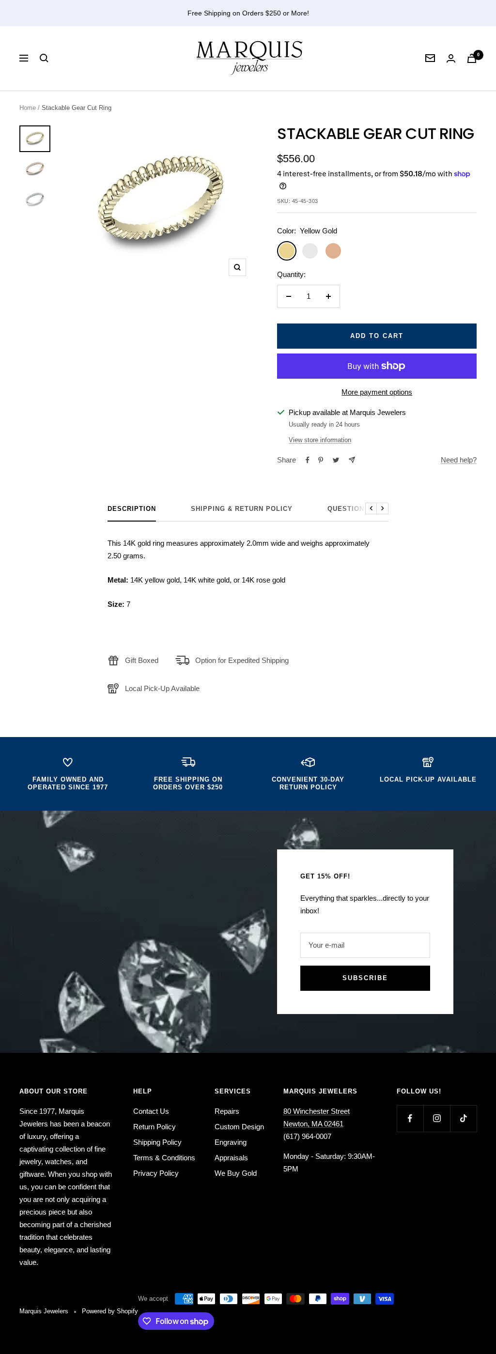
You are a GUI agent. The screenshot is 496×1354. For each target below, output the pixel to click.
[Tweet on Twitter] (336, 460)
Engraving (231, 1142)
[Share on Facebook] (308, 460)
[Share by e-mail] (352, 460)
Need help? (459, 460)
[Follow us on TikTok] (463, 1118)
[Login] (451, 58)
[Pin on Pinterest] (320, 460)
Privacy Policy (156, 1173)
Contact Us (151, 1111)
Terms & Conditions (164, 1158)
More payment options (376, 392)
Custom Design (239, 1127)
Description (132, 508)
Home (27, 107)
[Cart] (472, 58)
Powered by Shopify (110, 1311)
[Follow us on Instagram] (436, 1118)
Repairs (227, 1111)
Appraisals (231, 1158)
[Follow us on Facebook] (410, 1118)
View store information (320, 440)
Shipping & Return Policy (242, 508)
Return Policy (154, 1127)
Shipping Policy (157, 1142)
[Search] (44, 58)
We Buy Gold (236, 1173)
